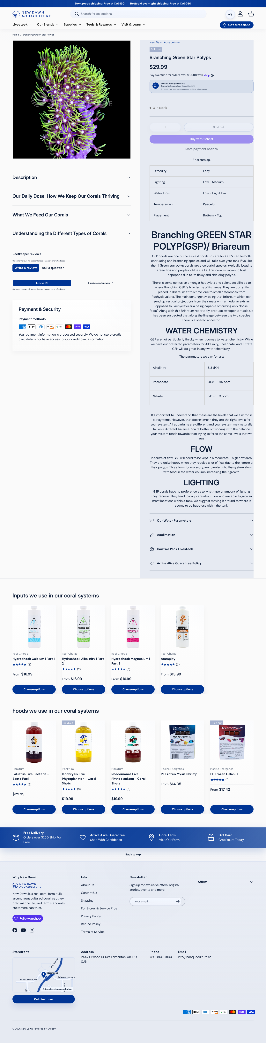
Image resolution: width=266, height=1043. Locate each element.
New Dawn (27, 1028)
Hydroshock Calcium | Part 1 (33, 659)
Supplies (70, 24)
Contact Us (89, 893)
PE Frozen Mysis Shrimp (179, 774)
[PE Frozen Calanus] (232, 742)
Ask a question (53, 268)
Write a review (26, 268)
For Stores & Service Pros (99, 908)
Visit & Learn (131, 24)
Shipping (87, 901)
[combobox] (138, 13)
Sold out (218, 127)
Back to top (133, 854)
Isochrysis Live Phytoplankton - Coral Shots (79, 778)
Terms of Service (93, 932)
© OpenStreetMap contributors (57, 989)
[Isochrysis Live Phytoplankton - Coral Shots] (83, 742)
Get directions (43, 999)
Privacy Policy (91, 916)
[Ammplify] (182, 627)
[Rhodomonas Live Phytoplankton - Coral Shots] (133, 742)
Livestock (19, 24)
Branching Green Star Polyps (38, 34)
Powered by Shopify (45, 1028)
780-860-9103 (161, 957)
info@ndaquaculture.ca (194, 957)
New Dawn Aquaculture (165, 42)
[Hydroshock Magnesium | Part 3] (133, 627)
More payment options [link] (201, 149)
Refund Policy (90, 924)
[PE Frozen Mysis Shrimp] (182, 742)
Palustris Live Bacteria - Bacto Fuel (30, 776)
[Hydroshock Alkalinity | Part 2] (83, 627)
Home (15, 34)
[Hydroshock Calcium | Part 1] (34, 627)
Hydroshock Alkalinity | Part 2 (83, 661)
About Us (87, 885)
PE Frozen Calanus (224, 774)
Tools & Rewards (99, 24)
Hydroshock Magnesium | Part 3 (130, 661)
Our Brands (45, 24)
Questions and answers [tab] (100, 283)
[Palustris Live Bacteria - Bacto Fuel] (34, 742)
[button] (251, 14)
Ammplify (168, 659)
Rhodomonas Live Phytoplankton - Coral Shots (128, 778)
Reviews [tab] (41, 283)
